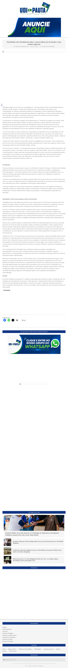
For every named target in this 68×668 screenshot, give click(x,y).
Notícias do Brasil (7, 639)
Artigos (4, 627)
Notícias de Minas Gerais (9, 635)
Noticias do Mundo (7, 641)
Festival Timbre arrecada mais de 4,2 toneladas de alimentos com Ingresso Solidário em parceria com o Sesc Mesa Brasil (32, 534)
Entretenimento (7, 629)
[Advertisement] (34, 93)
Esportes (5, 631)
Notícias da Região (7, 633)
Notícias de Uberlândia (48, 46)
